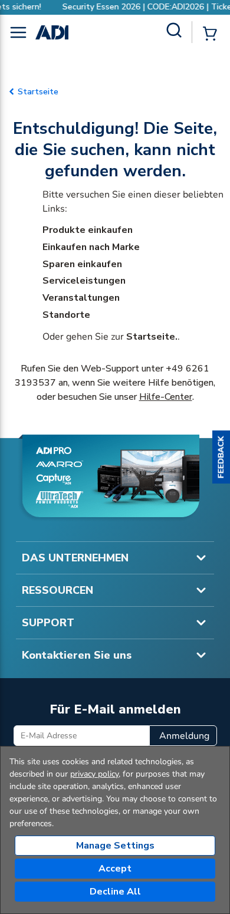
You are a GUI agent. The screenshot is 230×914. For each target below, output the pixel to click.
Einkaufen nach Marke (91, 247)
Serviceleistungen (84, 280)
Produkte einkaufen (87, 229)
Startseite (38, 91)
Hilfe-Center (165, 396)
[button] (221, 457)
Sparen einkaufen (82, 264)
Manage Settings (115, 845)
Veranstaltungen (81, 297)
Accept (115, 868)
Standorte (66, 314)
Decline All (115, 891)
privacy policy (94, 774)
